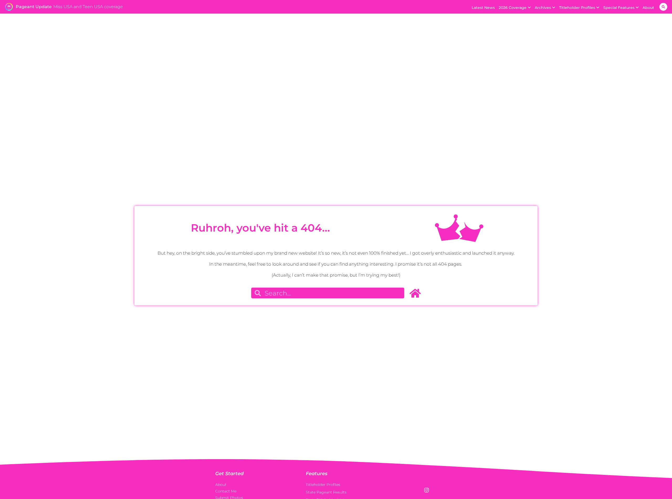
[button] (663, 7)
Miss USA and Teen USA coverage (88, 6)
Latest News (483, 7)
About (648, 7)
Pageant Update (34, 6)
